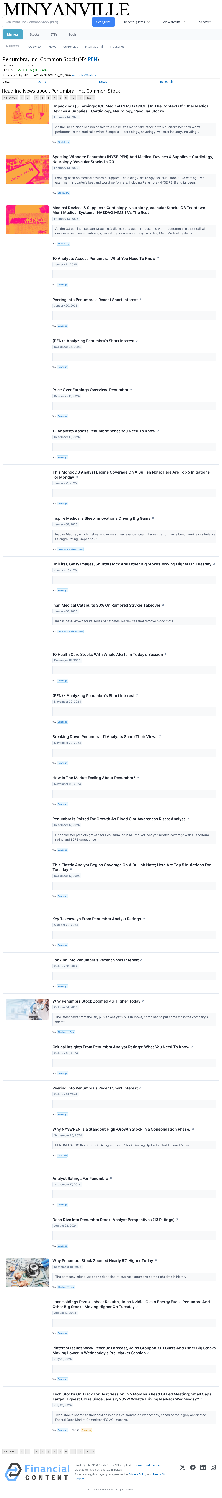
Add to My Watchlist (84, 75)
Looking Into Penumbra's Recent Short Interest (97, 960)
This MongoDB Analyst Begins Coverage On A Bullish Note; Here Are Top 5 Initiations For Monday (131, 474)
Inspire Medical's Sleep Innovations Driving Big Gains (103, 518)
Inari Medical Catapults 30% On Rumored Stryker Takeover (108, 605)
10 (72, 97)
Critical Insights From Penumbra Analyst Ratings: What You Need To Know (123, 1047)
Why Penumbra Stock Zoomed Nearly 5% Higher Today (104, 1260)
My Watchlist (171, 22)
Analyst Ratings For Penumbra (82, 1178)
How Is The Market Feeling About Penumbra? (95, 777)
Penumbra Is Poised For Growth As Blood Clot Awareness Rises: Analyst (120, 819)
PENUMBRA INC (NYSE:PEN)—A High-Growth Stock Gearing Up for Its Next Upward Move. (123, 1145)
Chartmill (62, 1155)
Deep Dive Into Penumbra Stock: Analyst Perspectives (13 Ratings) (115, 1219)
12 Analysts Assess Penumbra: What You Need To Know (106, 431)
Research (166, 82)
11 (80, 97)
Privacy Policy (137, 1474)
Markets (12, 34)
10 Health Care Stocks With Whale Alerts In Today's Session (109, 654)
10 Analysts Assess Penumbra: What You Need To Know (106, 258)
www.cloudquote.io (148, 1465)
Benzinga (62, 284)
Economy (86, 1430)
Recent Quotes (134, 22)
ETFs (53, 34)
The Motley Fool (66, 1032)
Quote (42, 82)
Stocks (34, 34)
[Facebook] (192, 1472)
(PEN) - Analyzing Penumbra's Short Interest (95, 341)
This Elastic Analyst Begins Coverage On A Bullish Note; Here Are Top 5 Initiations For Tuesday (131, 867)
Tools (73, 34)
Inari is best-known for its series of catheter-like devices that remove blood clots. (115, 621)
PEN (92, 59)
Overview (34, 46)
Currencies (70, 46)
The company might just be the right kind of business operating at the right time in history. (121, 1276)
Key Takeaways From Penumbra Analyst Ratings (98, 919)
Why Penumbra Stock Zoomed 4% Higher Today (98, 1001)
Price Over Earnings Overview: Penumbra (92, 390)
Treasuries (117, 46)
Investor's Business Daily (70, 549)
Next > (90, 97)
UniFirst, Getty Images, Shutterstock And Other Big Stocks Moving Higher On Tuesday (133, 564)
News (52, 46)
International (94, 46)
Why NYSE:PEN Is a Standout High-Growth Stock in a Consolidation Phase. (123, 1129)
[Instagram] (213, 1472)
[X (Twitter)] (182, 1472)
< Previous (10, 97)
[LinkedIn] (203, 1472)
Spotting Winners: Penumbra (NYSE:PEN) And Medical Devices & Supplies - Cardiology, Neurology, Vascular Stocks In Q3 (132, 159)
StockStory (63, 142)
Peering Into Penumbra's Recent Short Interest (97, 299)
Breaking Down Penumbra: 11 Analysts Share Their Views (107, 736)
